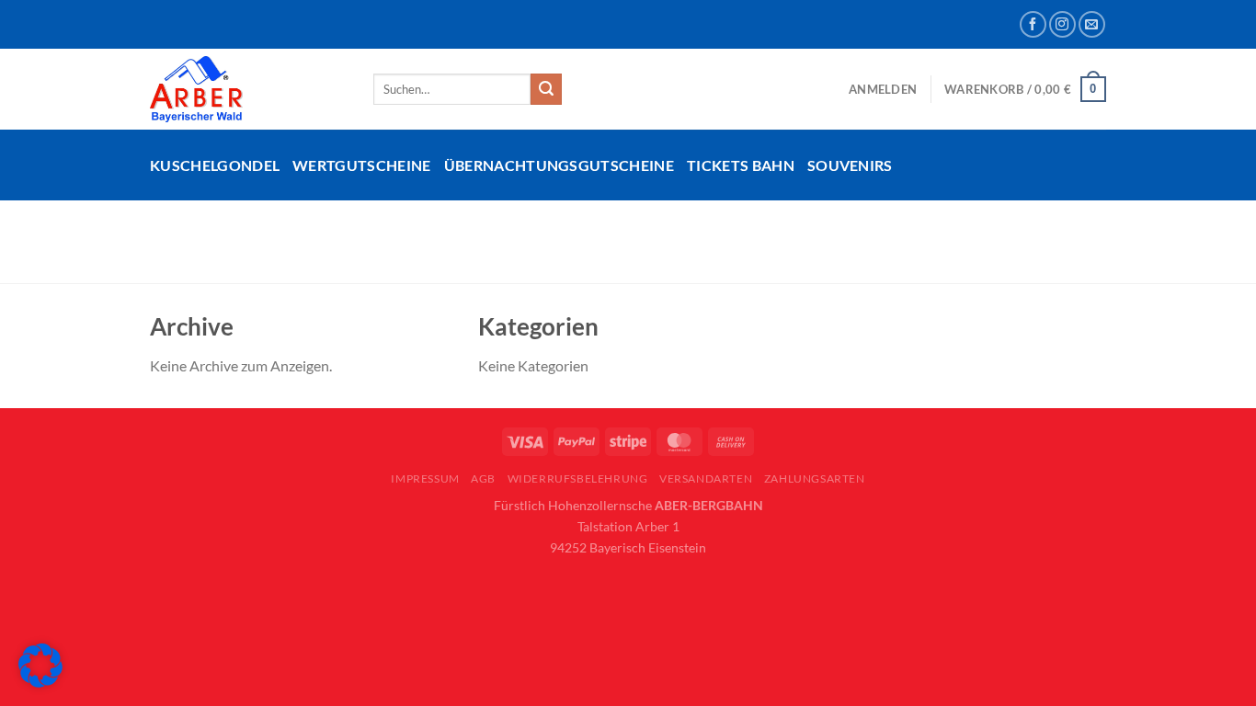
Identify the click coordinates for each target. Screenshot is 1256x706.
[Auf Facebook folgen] (1033, 24)
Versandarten (705, 478)
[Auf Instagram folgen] (1062, 24)
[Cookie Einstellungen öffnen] (40, 681)
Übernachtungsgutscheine (559, 165)
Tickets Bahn (740, 165)
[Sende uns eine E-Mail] (1092, 24)
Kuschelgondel (215, 165)
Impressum (425, 478)
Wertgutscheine (361, 165)
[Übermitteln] (546, 89)
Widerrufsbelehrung (578, 478)
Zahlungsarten (814, 478)
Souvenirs (850, 165)
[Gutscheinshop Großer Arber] (248, 89)
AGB (483, 478)
